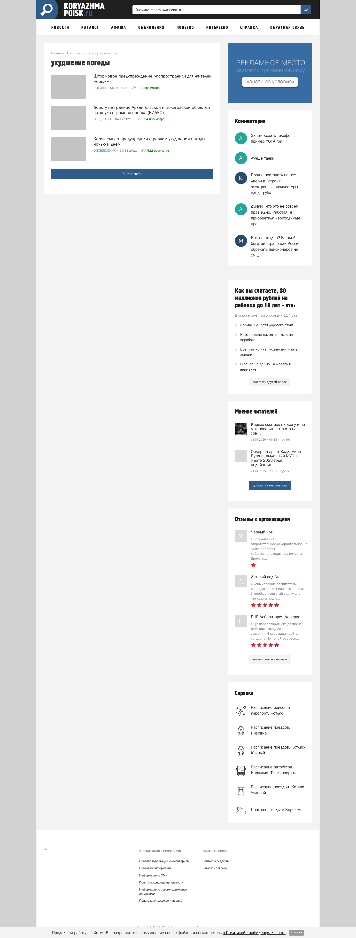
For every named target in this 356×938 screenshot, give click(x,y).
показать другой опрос (269, 382)
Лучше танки (262, 158)
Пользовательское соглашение (160, 900)
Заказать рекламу (215, 868)
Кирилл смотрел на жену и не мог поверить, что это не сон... (278, 428)
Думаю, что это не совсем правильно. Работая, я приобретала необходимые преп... (275, 215)
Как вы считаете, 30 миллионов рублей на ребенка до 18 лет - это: (265, 298)
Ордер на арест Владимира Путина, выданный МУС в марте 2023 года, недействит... (276, 458)
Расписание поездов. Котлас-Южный (278, 750)
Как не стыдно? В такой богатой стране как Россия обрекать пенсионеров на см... (276, 246)
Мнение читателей (256, 411)
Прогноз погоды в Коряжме (276, 809)
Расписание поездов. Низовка (270, 730)
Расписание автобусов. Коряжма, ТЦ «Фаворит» (273, 770)
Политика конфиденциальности (161, 882)
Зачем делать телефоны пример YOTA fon (273, 138)
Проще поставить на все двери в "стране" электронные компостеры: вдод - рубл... (275, 183)
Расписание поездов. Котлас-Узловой (278, 789)
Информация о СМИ (153, 875)
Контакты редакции (216, 861)
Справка (244, 693)
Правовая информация (155, 868)
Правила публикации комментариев (164, 861)
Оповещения (104, 150)
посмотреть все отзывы (270, 659)
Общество (102, 119)
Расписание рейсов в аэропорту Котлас (270, 710)
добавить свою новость (270, 485)
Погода (100, 88)
